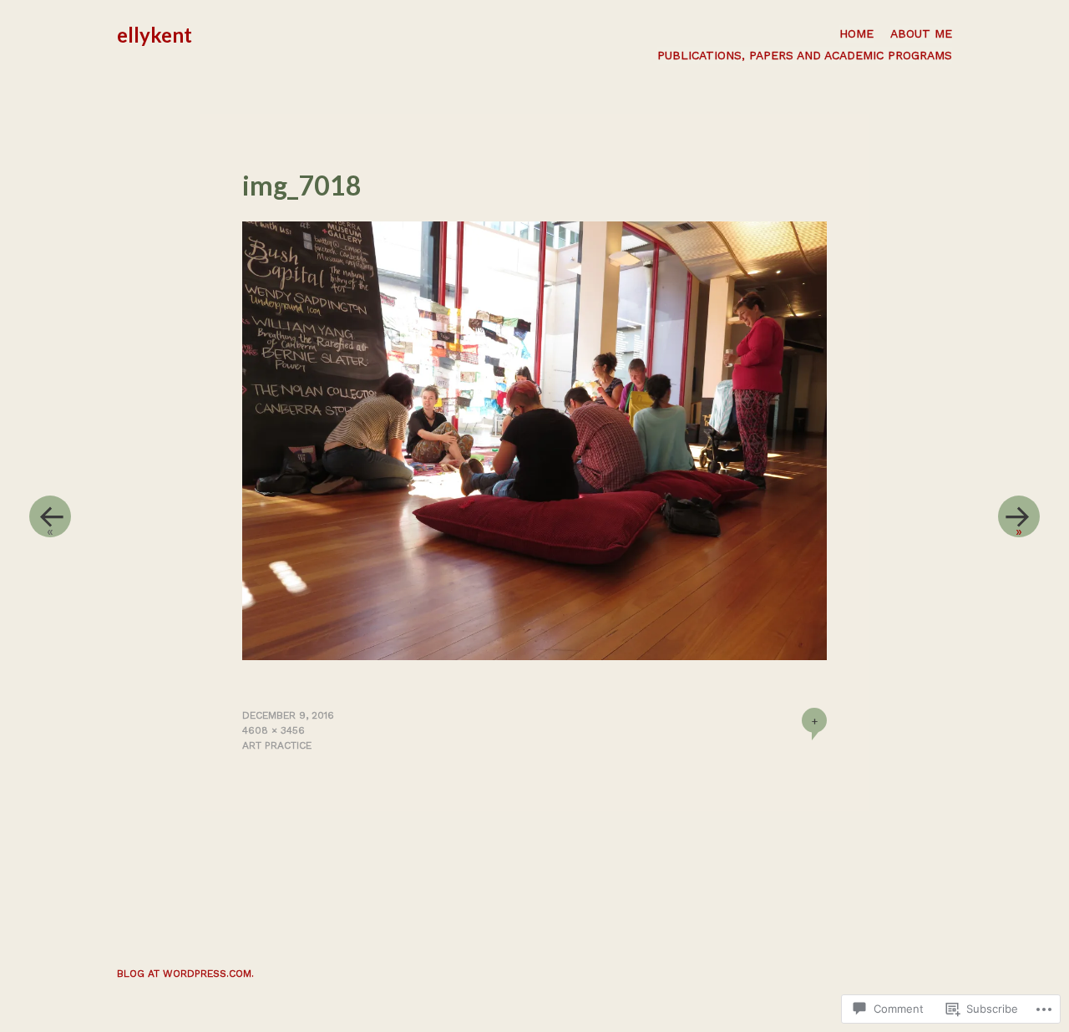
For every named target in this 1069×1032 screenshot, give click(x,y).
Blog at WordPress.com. (185, 973)
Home (856, 33)
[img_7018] (534, 654)
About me (921, 33)
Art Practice (277, 745)
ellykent (154, 35)
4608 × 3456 (273, 730)
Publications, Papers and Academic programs (804, 55)
